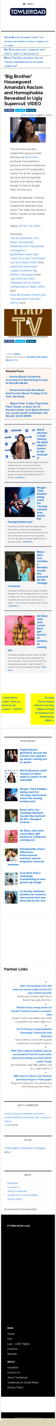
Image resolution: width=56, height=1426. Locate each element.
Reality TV (11, 360)
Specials (12, 1353)
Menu (30, 4)
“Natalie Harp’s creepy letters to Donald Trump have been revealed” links (31, 1011)
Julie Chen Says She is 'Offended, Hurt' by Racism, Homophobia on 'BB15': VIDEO (27, 282)
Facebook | (27, 1148)
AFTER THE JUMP (29, 226)
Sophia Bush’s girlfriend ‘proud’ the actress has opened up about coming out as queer (26, 41)
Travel (10, 1333)
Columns (12, 1348)
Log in (38, 1418)
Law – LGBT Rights (18, 1343)
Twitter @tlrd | (12, 1148)
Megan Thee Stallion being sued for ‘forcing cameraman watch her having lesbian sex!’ (23, 61)
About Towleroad (17, 1191)
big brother (34, 357)
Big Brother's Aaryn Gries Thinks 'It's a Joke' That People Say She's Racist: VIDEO (27, 258)
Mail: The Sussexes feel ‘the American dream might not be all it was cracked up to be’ (32, 989)
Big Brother (31, 157)
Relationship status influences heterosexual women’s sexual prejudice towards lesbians (26, 856)
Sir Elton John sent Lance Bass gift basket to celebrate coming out (33, 835)
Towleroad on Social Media (22, 1195)
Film (9, 1338)
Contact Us (13, 1187)
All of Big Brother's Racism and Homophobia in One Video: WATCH (28, 298)
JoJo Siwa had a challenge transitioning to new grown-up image (33, 877)
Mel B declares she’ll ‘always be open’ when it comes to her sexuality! (42, 443)
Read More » (20, 477)
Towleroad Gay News (28, 12)
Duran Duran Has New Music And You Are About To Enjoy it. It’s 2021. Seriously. (27, 393)
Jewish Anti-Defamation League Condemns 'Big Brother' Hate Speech (24, 270)
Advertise (12, 1183)
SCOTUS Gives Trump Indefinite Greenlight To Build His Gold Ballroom (34, 1033)
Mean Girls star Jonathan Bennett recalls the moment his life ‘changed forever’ (32, 816)
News (17, 354)
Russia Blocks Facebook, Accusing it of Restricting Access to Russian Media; (27, 380)
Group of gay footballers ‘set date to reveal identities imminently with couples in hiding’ (27, 1117)
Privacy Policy (15, 1199)
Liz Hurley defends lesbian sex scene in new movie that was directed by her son (33, 896)
